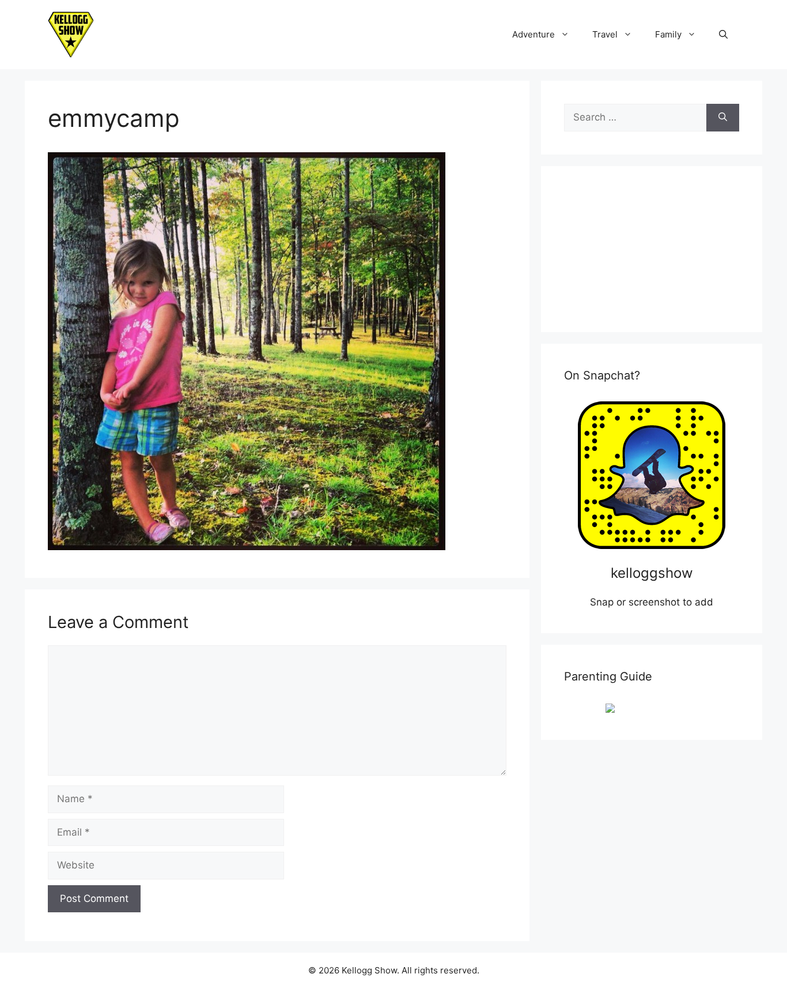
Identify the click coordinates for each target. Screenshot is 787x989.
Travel (605, 34)
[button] (723, 34)
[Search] (722, 117)
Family (668, 34)
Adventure (533, 34)
